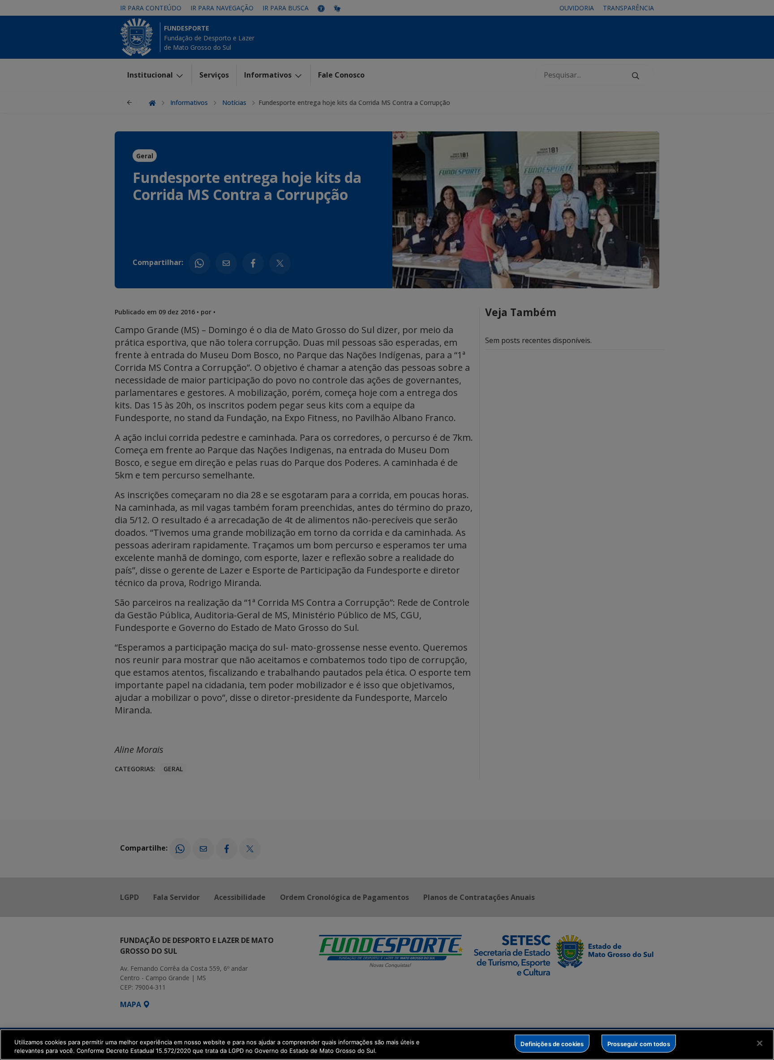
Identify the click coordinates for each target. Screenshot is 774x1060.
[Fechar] (760, 1043)
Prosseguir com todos (638, 1043)
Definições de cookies (552, 1043)
